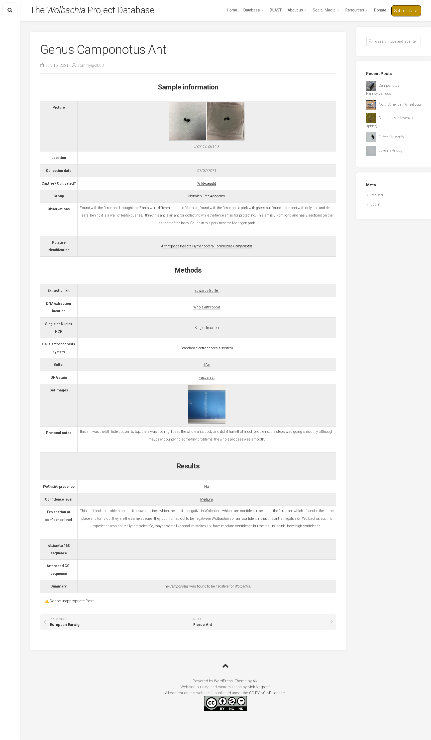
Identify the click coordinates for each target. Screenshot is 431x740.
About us (295, 10)
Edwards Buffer (207, 291)
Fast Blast (207, 377)
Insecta (186, 246)
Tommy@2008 (91, 65)
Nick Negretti (259, 687)
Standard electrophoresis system (207, 348)
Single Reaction (207, 328)
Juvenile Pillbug (390, 150)
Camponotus (242, 246)
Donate (380, 10)
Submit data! (406, 10)
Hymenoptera (203, 246)
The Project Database (92, 10)
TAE (207, 365)
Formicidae (223, 246)
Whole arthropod (206, 307)
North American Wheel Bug (400, 104)
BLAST (276, 10)
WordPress (223, 681)
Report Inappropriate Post (72, 601)
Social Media (324, 10)
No (206, 487)
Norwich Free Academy (206, 196)
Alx (255, 681)
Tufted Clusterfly (391, 137)
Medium (206, 499)
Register (377, 195)
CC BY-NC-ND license (267, 693)
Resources (354, 10)
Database (251, 10)
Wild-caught (206, 183)
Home (232, 10)
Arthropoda (170, 246)
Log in (375, 204)
